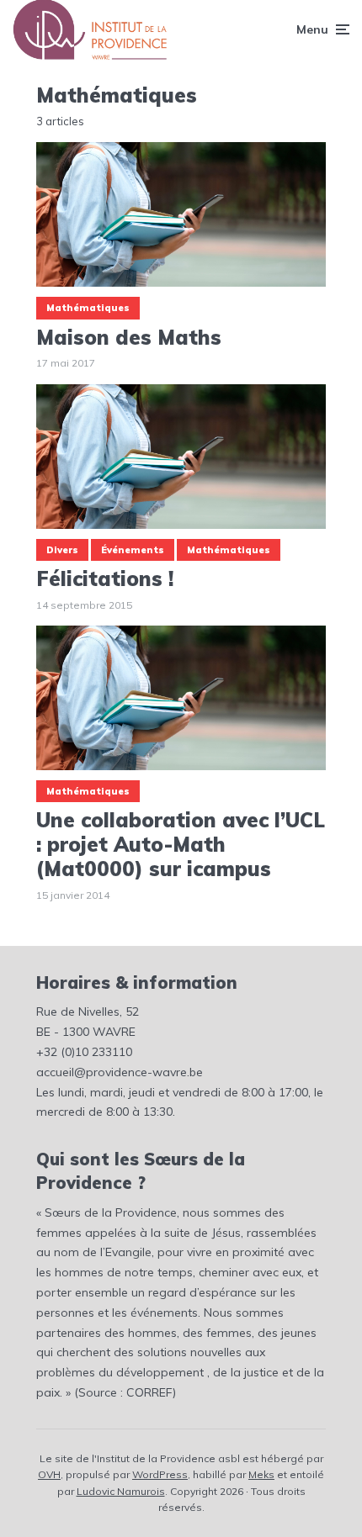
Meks (261, 1474)
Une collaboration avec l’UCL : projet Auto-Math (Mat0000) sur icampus (180, 844)
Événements (132, 550)
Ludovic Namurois (121, 1491)
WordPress (160, 1474)
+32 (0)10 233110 (84, 1051)
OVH (49, 1474)
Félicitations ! (104, 579)
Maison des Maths (128, 337)
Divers (62, 550)
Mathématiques (88, 308)
